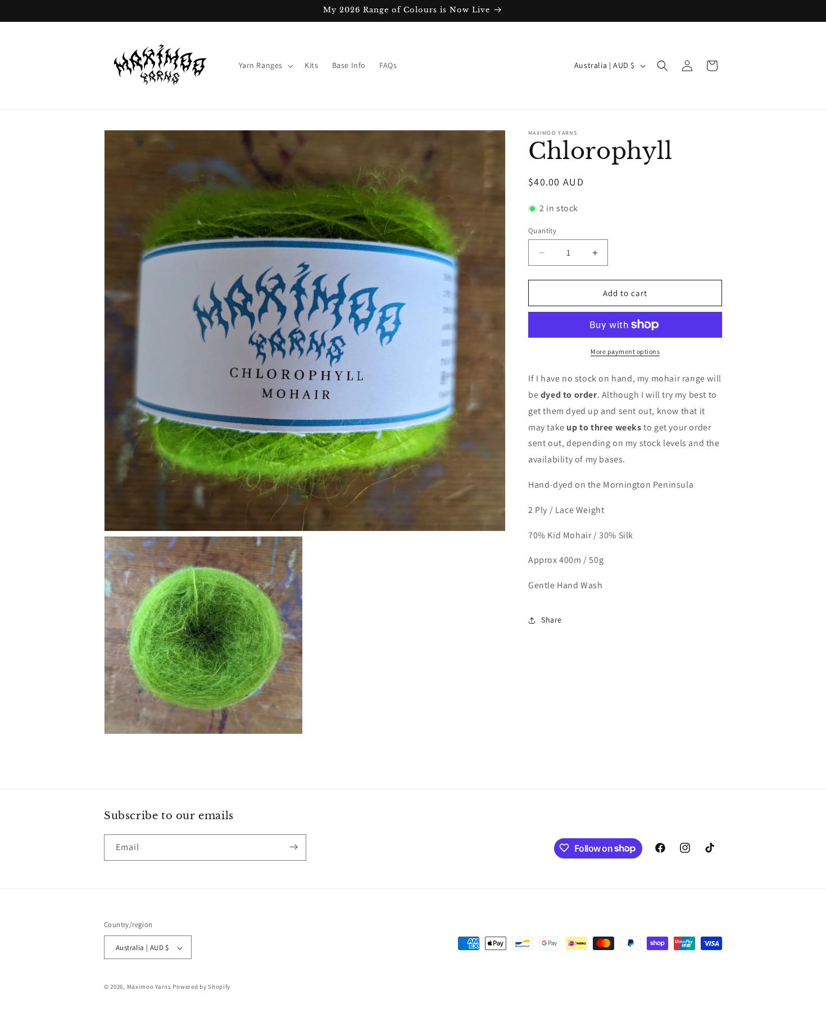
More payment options (625, 351)
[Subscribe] (293, 847)
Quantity (542, 230)
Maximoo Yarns (149, 987)
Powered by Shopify (201, 987)
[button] (265, 65)
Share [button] (551, 620)
